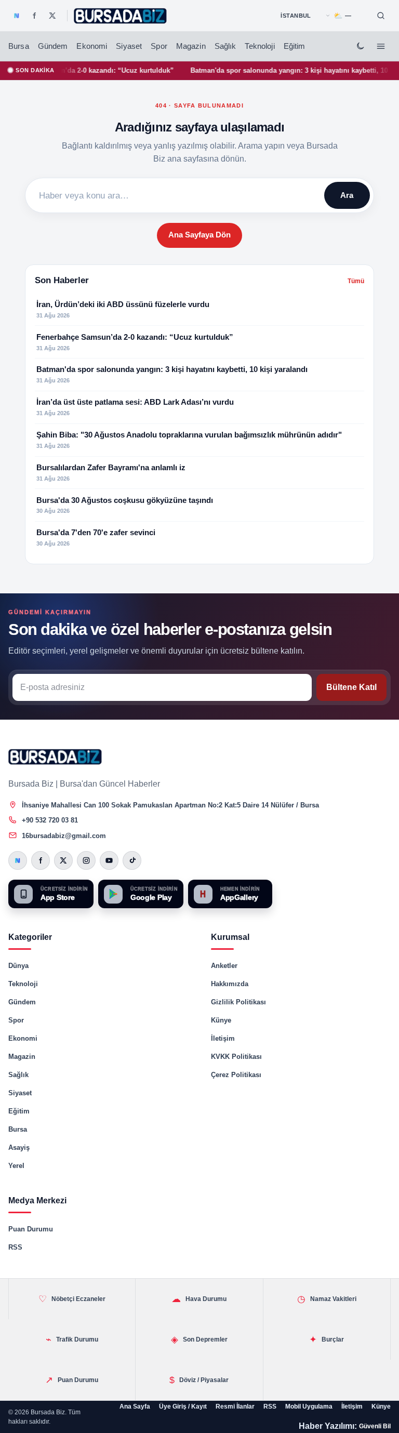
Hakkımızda (229, 984)
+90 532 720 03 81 (50, 820)
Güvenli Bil (375, 1426)
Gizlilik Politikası (238, 1002)
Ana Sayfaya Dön (199, 234)
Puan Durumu (30, 1229)
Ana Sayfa (134, 1406)
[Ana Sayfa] (120, 16)
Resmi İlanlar (235, 1406)
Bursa (18, 46)
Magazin (191, 46)
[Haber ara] (381, 15)
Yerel (16, 1166)
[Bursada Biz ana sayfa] (55, 756)
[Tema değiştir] (360, 46)
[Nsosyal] (16, 15)
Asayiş (19, 1147)
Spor (159, 46)
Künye (221, 1020)
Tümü (356, 281)
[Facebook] (34, 15)
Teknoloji (259, 46)
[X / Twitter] (52, 15)
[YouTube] (109, 860)
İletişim (223, 1038)
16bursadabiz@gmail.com (64, 836)
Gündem (53, 46)
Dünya (18, 966)
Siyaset (129, 46)
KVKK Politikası (236, 1056)
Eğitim (294, 46)
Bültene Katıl (351, 687)
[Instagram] (86, 860)
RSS (15, 1247)
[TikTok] (132, 860)
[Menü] (381, 46)
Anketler (224, 966)
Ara (346, 195)
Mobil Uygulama (308, 1406)
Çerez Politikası (236, 1075)
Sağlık (225, 46)
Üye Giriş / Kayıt (183, 1406)
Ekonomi (91, 46)
